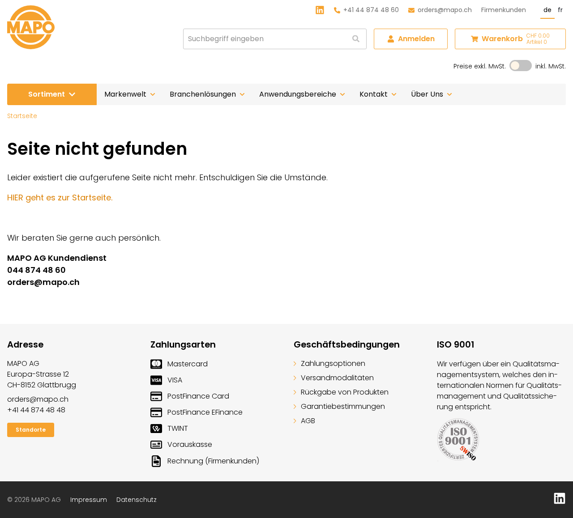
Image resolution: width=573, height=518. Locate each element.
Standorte (31, 429)
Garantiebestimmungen (343, 406)
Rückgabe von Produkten (345, 392)
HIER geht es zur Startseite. (59, 197)
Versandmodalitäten (337, 378)
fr (560, 9)
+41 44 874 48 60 (371, 9)
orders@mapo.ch (445, 9)
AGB (308, 421)
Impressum (88, 499)
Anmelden (416, 39)
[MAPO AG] (31, 27)
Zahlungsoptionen (333, 363)
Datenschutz (136, 499)
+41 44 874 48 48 (36, 410)
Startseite (22, 115)
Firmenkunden (503, 9)
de (547, 9)
